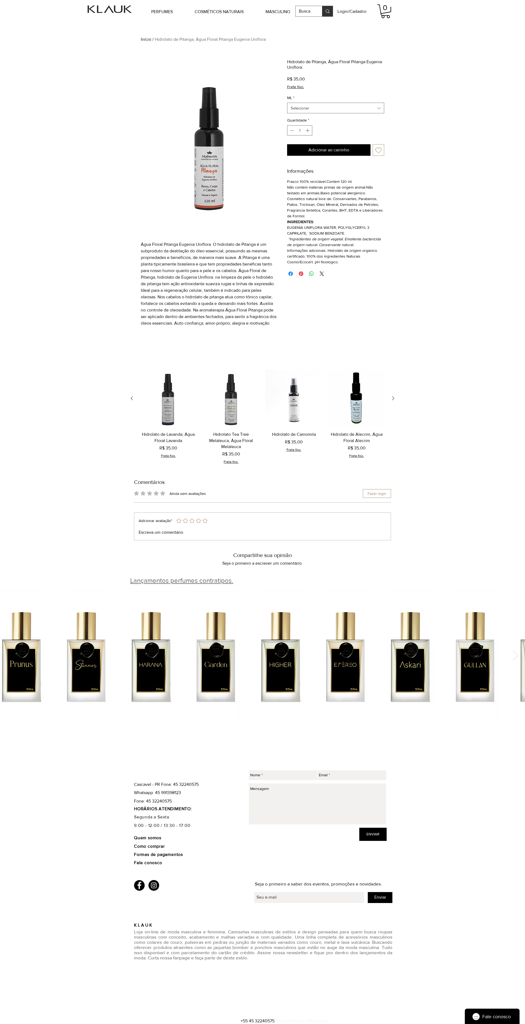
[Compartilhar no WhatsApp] (311, 273)
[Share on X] (322, 273)
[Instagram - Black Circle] (153, 885)
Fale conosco (148, 862)
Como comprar (150, 846)
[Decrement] (291, 130)
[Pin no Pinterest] (301, 273)
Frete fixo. (295, 87)
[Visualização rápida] (168, 398)
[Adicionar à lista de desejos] (378, 150)
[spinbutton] (300, 130)
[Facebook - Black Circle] (139, 885)
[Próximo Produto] (393, 398)
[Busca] (327, 11)
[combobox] (335, 108)
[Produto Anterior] (132, 398)
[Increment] (308, 130)
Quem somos (147, 837)
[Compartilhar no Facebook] (290, 273)
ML (290, 98)
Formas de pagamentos (158, 854)
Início (146, 39)
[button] (170, 11)
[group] (262, 417)
